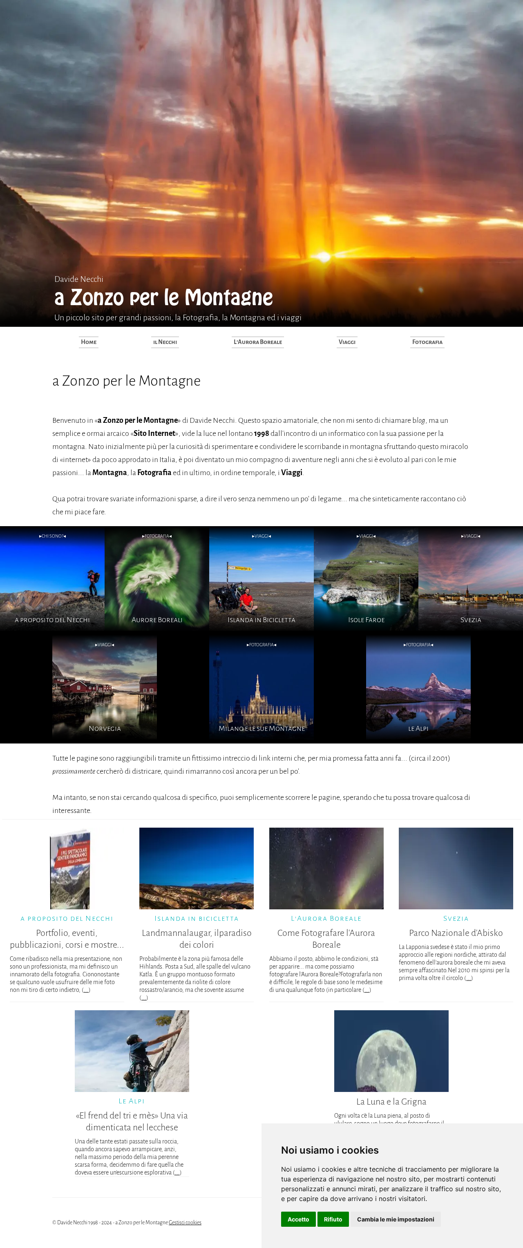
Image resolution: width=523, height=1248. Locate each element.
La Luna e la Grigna (391, 1102)
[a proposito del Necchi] (52, 628)
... (86, 990)
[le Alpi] (418, 737)
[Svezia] (470, 628)
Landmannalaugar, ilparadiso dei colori (197, 939)
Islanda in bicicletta (196, 918)
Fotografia (427, 342)
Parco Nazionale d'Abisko (456, 933)
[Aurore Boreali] (157, 628)
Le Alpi (131, 1101)
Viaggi (347, 342)
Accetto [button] (298, 1219)
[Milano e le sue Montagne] (261, 737)
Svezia (456, 918)
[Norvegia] (104, 737)
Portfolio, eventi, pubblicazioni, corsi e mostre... (67, 939)
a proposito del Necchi (67, 918)
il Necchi (165, 342)
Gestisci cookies (185, 1223)
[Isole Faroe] (366, 628)
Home (88, 342)
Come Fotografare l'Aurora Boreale (326, 939)
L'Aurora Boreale (258, 342)
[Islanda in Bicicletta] (261, 628)
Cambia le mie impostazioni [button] (395, 1219)
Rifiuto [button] (333, 1219)
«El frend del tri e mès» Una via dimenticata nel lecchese (132, 1121)
